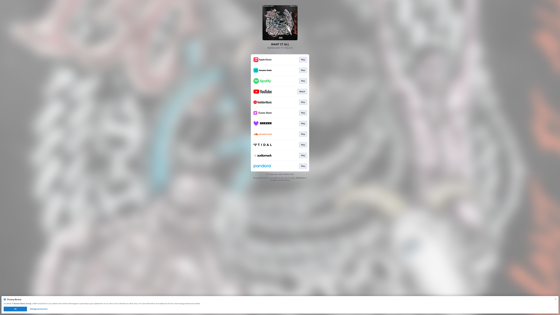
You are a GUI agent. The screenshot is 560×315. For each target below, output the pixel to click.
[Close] (555, 299)
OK (15, 309)
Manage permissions (39, 309)
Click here (300, 178)
